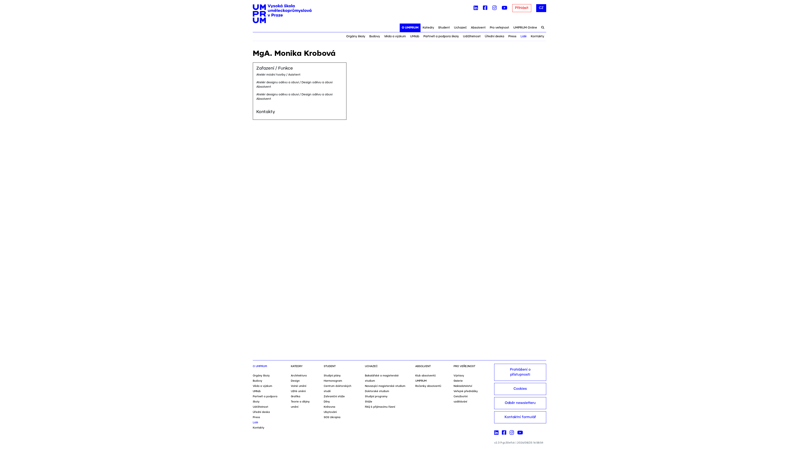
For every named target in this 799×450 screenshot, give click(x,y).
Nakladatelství (463, 386)
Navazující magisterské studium (385, 386)
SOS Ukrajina (332, 417)
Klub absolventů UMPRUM (425, 378)
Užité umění (298, 391)
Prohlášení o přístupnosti (520, 372)
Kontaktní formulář (520, 417)
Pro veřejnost (499, 27)
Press (512, 36)
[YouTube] (504, 8)
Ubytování (330, 412)
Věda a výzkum (395, 36)
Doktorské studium (377, 391)
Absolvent (478, 27)
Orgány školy (355, 36)
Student (444, 27)
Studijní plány (332, 376)
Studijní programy (376, 396)
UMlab (414, 36)
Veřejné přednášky (466, 391)
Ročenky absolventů (428, 386)
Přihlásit (522, 8)
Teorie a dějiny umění (300, 404)
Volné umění (298, 386)
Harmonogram (333, 381)
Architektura (299, 376)
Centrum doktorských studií (337, 388)
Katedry (428, 27)
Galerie (458, 381)
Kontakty (537, 36)
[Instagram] (494, 8)
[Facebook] (485, 8)
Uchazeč (460, 27)
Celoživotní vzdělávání (461, 399)
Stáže (368, 402)
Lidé (524, 36)
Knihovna (329, 407)
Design (295, 381)
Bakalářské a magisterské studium (382, 378)
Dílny (327, 402)
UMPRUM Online (525, 27)
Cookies (520, 388)
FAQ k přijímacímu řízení (380, 407)
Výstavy (459, 376)
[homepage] (282, 13)
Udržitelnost (472, 36)
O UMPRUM (410, 27)
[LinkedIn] (476, 8)
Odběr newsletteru (520, 403)
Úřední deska (494, 36)
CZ (541, 8)
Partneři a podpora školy (441, 36)
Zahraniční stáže (334, 396)
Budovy (374, 36)
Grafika (295, 396)
